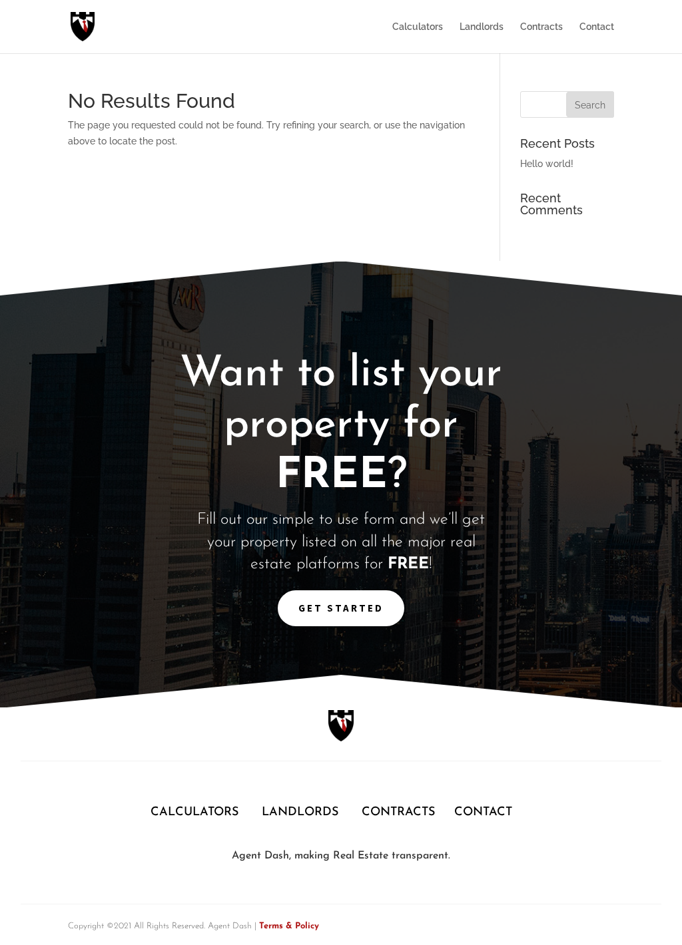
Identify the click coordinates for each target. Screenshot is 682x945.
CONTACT (483, 813)
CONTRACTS (398, 813)
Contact (596, 27)
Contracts (541, 27)
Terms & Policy (289, 926)
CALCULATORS (196, 813)
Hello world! (546, 163)
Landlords (482, 27)
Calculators (417, 27)
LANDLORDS (300, 813)
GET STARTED (341, 608)
